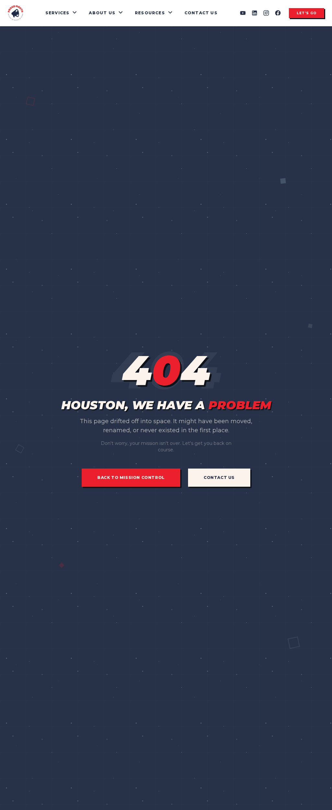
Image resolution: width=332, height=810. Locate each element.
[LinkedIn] (254, 13)
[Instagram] (266, 13)
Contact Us (201, 12)
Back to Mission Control (131, 477)
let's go (306, 13)
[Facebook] (278, 13)
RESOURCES (154, 13)
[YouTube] (243, 13)
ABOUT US (106, 13)
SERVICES (62, 13)
